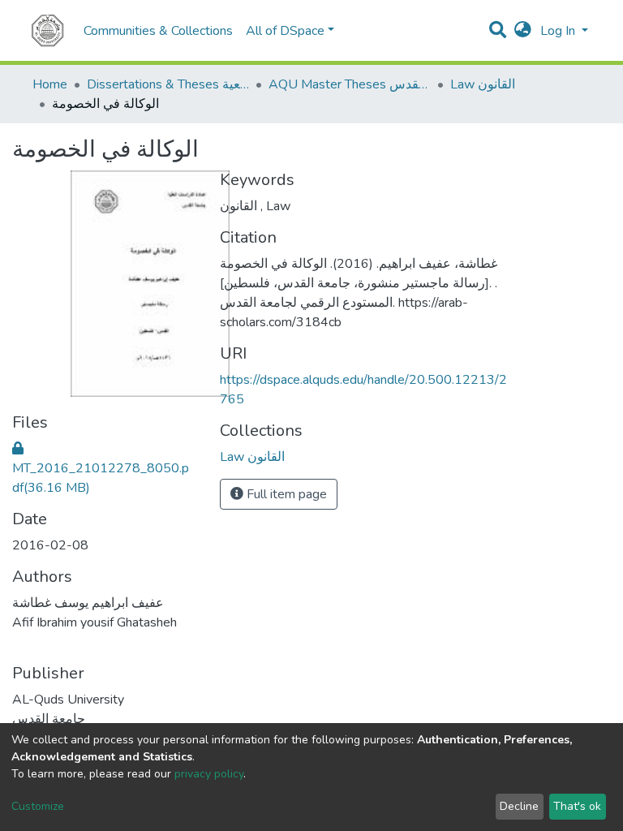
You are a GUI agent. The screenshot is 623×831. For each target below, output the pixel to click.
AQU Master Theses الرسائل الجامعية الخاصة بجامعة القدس (350, 84)
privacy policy (208, 773)
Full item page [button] (285, 494)
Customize (37, 806)
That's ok (577, 806)
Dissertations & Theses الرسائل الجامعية (168, 84)
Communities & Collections (158, 31)
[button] (523, 31)
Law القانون (482, 84)
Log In (559, 31)
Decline (519, 806)
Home (49, 84)
